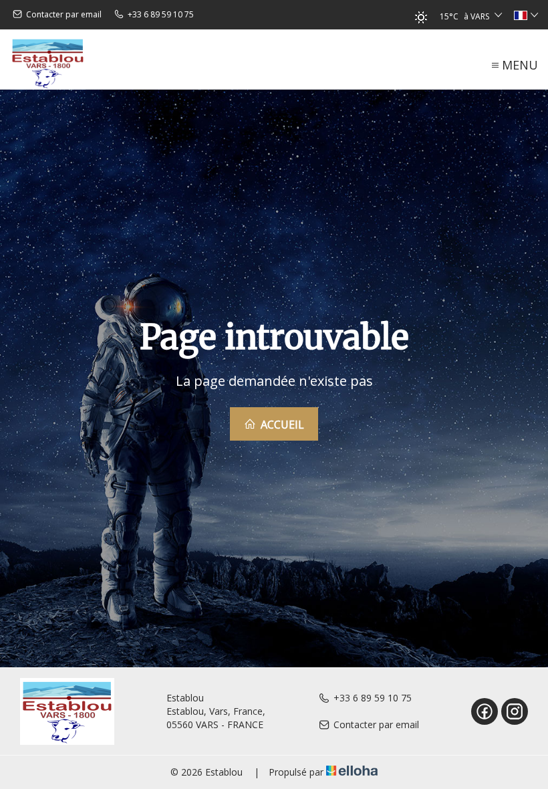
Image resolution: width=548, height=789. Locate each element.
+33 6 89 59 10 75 (372, 697)
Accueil (281, 424)
